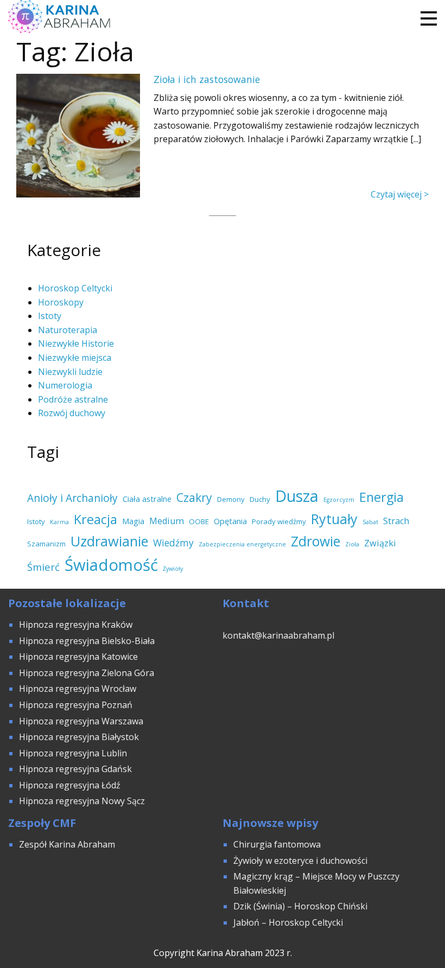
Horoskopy (61, 302)
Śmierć (43, 567)
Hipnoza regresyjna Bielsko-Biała (87, 641)
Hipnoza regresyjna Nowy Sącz (82, 801)
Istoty (49, 316)
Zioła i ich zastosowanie (207, 79)
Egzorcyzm (338, 500)
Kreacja (95, 519)
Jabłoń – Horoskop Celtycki (288, 922)
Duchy (260, 499)
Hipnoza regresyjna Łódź (69, 785)
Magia (133, 520)
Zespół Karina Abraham (67, 844)
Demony (231, 499)
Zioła (352, 544)
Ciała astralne (147, 498)
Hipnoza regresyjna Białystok (79, 737)
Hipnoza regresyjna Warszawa (81, 721)
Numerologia (65, 385)
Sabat (370, 522)
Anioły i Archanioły (72, 498)
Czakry (194, 497)
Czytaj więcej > (400, 194)
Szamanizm (46, 544)
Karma (59, 522)
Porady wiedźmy (279, 521)
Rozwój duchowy (71, 413)
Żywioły (173, 568)
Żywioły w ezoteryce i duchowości (300, 861)
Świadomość (111, 565)
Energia (381, 497)
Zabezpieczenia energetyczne (242, 544)
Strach (396, 521)
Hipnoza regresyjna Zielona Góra (86, 673)
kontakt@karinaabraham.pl (278, 635)
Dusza (297, 495)
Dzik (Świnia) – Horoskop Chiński (300, 906)
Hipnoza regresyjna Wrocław (78, 689)
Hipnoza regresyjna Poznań (75, 705)
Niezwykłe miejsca (74, 358)
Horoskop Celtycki (75, 288)
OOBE (199, 521)
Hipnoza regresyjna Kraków (75, 625)
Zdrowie (315, 541)
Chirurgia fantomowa (277, 844)
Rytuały (334, 519)
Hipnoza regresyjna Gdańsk (75, 769)
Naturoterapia (67, 330)
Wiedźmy (173, 542)
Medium (166, 521)
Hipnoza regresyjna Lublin (73, 753)
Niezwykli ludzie (70, 372)
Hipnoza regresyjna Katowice (78, 657)
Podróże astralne (73, 399)
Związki (380, 543)
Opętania (230, 520)
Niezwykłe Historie (76, 343)
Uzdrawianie (109, 541)
